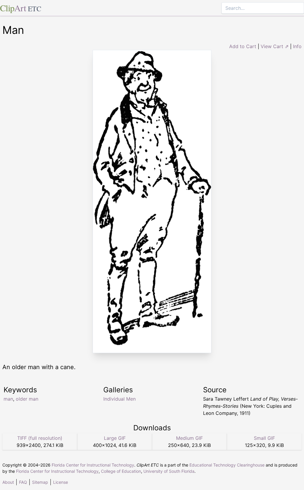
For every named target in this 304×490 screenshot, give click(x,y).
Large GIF (115, 438)
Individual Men (119, 399)
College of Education (121, 471)
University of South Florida (168, 471)
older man (27, 399)
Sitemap (40, 482)
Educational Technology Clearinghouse (227, 464)
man (8, 399)
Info (297, 46)
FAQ (23, 482)
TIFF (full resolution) (39, 438)
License (60, 482)
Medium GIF (189, 438)
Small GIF (264, 438)
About (8, 482)
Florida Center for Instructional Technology (93, 464)
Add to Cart (242, 46)
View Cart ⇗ (275, 46)
